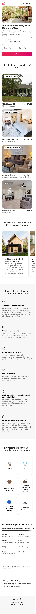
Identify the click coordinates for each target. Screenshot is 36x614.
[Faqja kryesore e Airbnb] (3, 3)
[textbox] (10, 48)
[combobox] (17, 41)
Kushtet (21, 604)
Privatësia (14, 604)
